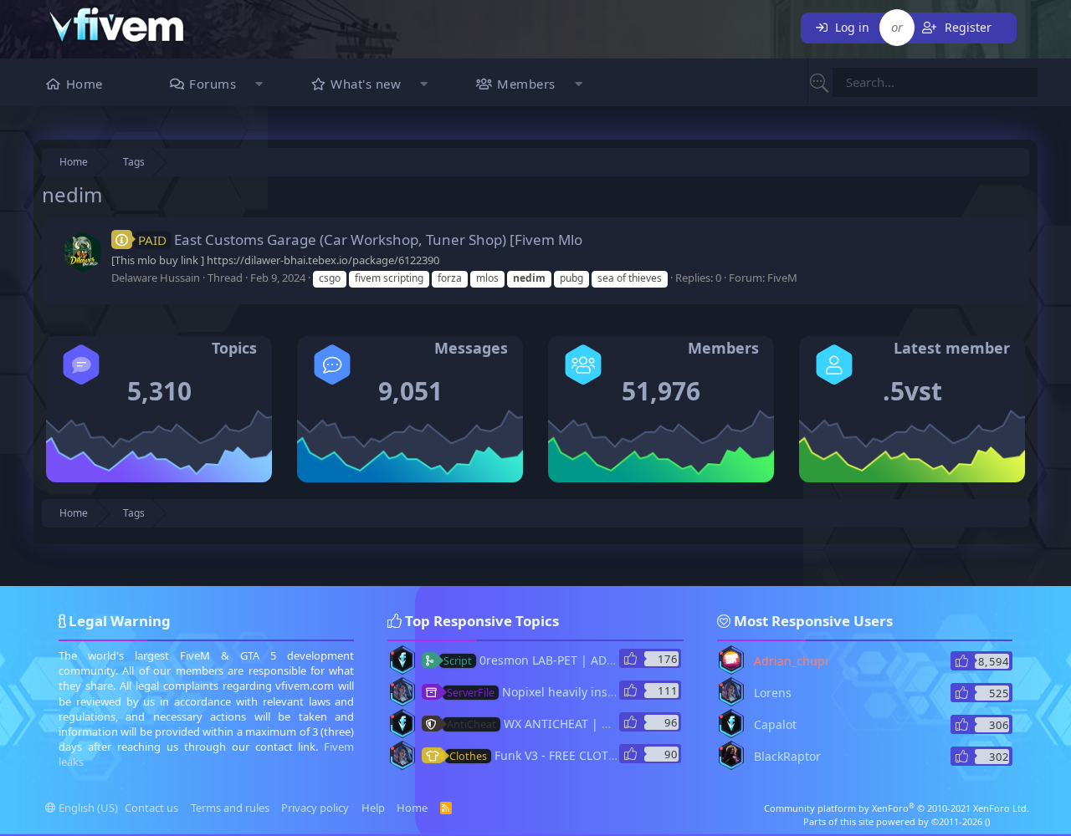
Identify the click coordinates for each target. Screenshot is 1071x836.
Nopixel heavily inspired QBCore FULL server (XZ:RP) (619, 692)
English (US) (87, 807)
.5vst (912, 391)
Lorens (773, 693)
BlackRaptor (787, 756)
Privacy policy (315, 807)
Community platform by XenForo (896, 808)
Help (373, 807)
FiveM (782, 277)
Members (526, 83)
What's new (366, 83)
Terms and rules (230, 807)
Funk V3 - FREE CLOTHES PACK (555, 755)
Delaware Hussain (155, 277)
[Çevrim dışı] (392, 653)
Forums (212, 83)
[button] (259, 85)
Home (84, 83)
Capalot (775, 724)
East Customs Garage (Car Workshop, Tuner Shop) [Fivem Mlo (360, 239)
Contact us (151, 807)
